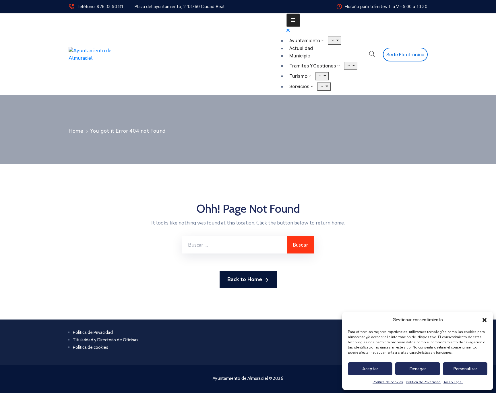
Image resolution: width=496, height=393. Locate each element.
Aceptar (370, 369)
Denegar (417, 369)
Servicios (299, 86)
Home (76, 130)
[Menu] (334, 40)
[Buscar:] (234, 244)
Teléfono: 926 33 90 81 (100, 6)
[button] (484, 320)
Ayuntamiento (304, 40)
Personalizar (465, 369)
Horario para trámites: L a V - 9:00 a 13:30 (385, 6)
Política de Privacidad (423, 382)
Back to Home (244, 279)
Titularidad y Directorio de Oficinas (105, 339)
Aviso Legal (453, 382)
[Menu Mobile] (293, 20)
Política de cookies (388, 382)
